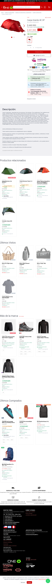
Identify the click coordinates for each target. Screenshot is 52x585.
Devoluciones (5, 544)
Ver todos (21, 316)
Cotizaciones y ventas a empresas (10, 545)
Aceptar (29, 582)
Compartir (49, 17)
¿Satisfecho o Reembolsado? (31, 515)
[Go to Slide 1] (11, 37)
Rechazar (23, 582)
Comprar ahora (39, 52)
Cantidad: (29, 45)
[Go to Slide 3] (14, 37)
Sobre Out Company (7, 540)
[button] (13, 26)
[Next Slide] (24, 26)
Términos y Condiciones (7, 542)
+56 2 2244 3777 (22, 2)
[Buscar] (41, 7)
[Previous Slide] (2, 26)
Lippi (28, 17)
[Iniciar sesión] (44, 7)
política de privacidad (42, 579)
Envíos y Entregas (29, 513)
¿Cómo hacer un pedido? (30, 511)
